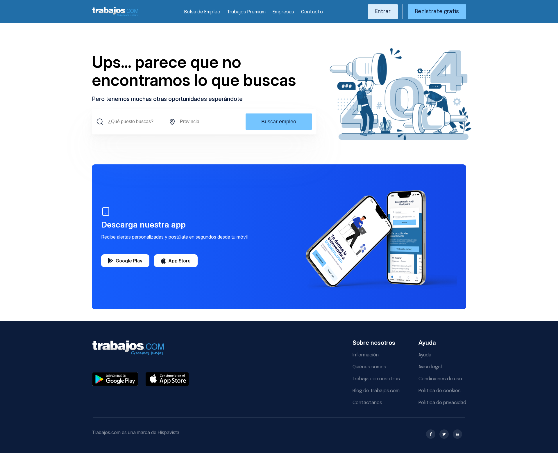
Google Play (129, 261)
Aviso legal (430, 367)
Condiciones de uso (440, 378)
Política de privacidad (442, 402)
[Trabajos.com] (115, 15)
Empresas (283, 12)
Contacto (312, 12)
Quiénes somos (369, 367)
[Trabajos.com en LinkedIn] (457, 434)
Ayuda (425, 355)
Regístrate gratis (437, 11)
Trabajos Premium (246, 12)
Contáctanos (367, 402)
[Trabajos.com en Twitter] (444, 434)
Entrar (383, 11)
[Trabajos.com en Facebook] (430, 434)
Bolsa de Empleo (202, 12)
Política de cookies (440, 390)
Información (366, 355)
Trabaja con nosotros (376, 378)
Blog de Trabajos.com (376, 390)
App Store (179, 261)
